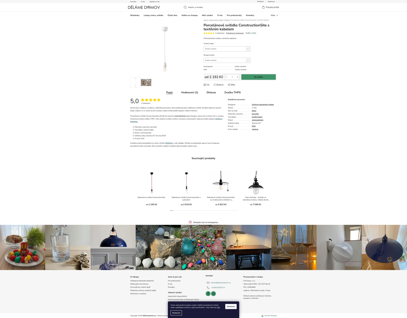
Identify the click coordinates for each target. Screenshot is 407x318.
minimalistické (257, 120)
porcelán (255, 114)
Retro (254, 111)
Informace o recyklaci (138, 293)
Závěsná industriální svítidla (263, 104)
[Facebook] (208, 293)
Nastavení (176, 313)
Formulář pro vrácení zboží (140, 287)
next (275, 190)
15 (235, 210)
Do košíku (258, 77)
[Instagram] (213, 293)
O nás (143, 2)
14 (231, 210)
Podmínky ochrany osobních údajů (143, 290)
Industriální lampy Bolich (177, 296)
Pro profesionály (174, 281)
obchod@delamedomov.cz (221, 283)
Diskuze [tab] (211, 92)
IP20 (254, 126)
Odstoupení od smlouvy (139, 284)
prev (132, 190)
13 (227, 210)
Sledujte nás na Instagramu (205, 222)
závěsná (255, 129)
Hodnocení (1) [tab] (189, 92)
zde (218, 307)
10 (214, 210)
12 (222, 210)
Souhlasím (231, 306)
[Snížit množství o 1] (226, 77)
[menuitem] (135, 15)
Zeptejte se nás (154, 2)
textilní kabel (257, 117)
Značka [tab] (232, 92)
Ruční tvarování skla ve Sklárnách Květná (183, 299)
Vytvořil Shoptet (270, 315)
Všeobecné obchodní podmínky (142, 281)
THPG (254, 33)
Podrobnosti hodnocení (235, 33)
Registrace (271, 2)
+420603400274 (218, 287)
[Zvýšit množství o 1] (237, 77)
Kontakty (133, 2)
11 (218, 210)
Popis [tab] (169, 92)
